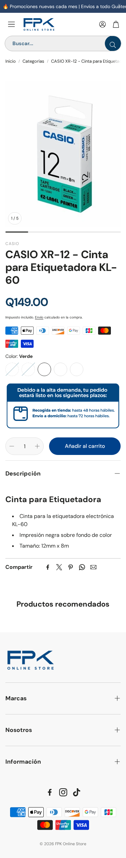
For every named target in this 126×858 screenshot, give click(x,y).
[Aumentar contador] (37, 446)
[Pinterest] (71, 567)
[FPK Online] (58, 24)
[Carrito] (116, 24)
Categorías (33, 61)
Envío (39, 317)
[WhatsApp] (82, 567)
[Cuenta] (102, 24)
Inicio (10, 61)
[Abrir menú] (11, 24)
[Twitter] (59, 567)
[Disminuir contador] (12, 446)
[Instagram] (63, 792)
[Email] (93, 567)
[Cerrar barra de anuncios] (119, 5)
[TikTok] (77, 792)
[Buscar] (113, 43)
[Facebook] (48, 567)
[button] (63, 474)
